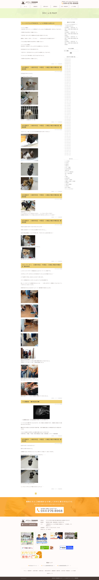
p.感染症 (67, 164)
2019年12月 (68, 65)
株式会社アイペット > (34, 565)
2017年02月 (68, 113)
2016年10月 (68, 117)
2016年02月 (68, 130)
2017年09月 (68, 103)
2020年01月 (68, 63)
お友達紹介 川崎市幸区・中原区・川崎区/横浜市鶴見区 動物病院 (71, 29)
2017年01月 (68, 114)
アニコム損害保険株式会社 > (48, 565)
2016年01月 (68, 131)
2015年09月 (68, 137)
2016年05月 (68, 125)
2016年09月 (68, 119)
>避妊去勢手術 (48, 570)
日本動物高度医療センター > (64, 565)
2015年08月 (68, 139)
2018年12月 (68, 83)
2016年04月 (68, 127)
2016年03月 (68, 128)
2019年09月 (68, 69)
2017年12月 (68, 100)
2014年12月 (68, 151)
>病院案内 (30, 570)
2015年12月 (68, 133)
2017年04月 (68, 110)
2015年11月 (68, 134)
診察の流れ (45, 6)
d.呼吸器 (67, 182)
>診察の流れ (41, 570)
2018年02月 (68, 97)
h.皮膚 (66, 176)
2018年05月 (68, 93)
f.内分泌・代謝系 (68, 179)
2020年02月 (68, 62)
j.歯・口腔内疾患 (68, 173)
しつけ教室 (73, 6)
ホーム (25, 6)
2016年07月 (68, 122)
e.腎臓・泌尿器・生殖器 (70, 181)
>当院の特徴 (35, 570)
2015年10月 (68, 136)
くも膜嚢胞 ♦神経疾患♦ (30, 401)
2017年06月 (68, 108)
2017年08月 (68, 105)
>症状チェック (50, 573)
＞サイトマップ (23, 578)
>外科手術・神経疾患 (65, 570)
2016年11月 (68, 116)
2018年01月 (68, 99)
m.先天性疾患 (68, 168)
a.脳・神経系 (67, 187)
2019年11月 (68, 66)
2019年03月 (68, 79)
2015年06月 (68, 142)
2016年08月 (68, 120)
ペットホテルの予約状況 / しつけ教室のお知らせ (38, 23)
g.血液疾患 (67, 178)
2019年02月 (68, 80)
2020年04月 (68, 59)
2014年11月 (68, 153)
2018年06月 (68, 91)
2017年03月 (68, 111)
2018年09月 (68, 86)
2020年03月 (68, 60)
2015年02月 (68, 148)
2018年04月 (68, 94)
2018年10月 (68, 85)
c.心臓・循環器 (68, 184)
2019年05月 (68, 76)
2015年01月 (68, 150)
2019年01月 (68, 82)
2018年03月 (68, 96)
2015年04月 (68, 145)
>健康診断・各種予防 (55, 570)
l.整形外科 (67, 170)
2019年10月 (68, 68)
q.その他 (67, 162)
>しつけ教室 (73, 570)
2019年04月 (68, 77)
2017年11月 (68, 102)
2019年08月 (68, 71)
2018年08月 (68, 88)
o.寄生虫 (67, 165)
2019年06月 (68, 74)
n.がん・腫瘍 (67, 167)
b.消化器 (67, 185)
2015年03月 (68, 147)
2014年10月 (68, 154)
